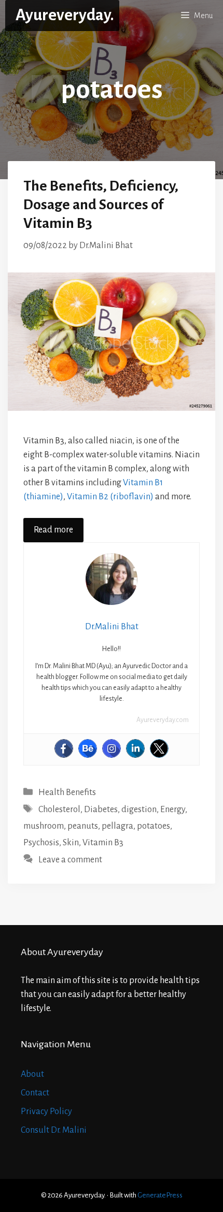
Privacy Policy (46, 1111)
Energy (172, 809)
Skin (71, 842)
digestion (139, 809)
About (32, 1074)
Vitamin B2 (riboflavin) (110, 496)
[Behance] (87, 748)
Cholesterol (59, 809)
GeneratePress (160, 1195)
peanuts (82, 826)
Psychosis (41, 842)
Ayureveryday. (65, 15)
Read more (53, 530)
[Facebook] (63, 748)
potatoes (153, 826)
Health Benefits (67, 792)
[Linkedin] (135, 748)
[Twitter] (159, 748)
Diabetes (101, 809)
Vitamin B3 (102, 842)
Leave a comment (70, 859)
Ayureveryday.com (162, 720)
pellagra (117, 826)
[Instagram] (111, 748)
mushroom (43, 826)
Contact (35, 1093)
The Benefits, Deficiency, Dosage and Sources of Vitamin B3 (100, 204)
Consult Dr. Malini (54, 1130)
